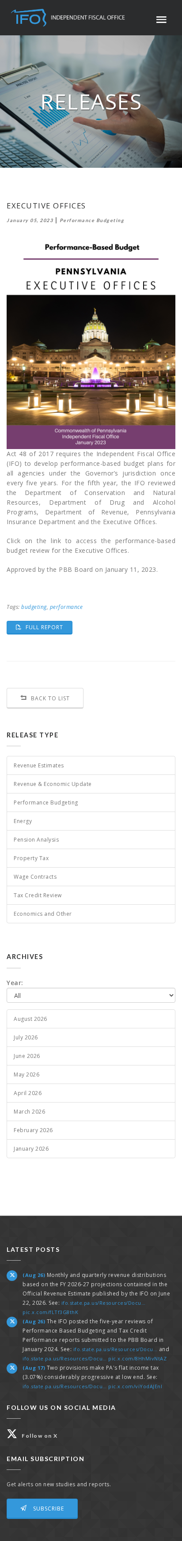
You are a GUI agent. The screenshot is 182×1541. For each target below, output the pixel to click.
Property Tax (31, 858)
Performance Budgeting (46, 802)
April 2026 (28, 1093)
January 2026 (31, 1148)
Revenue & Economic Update (53, 784)
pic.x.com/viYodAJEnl (135, 1386)
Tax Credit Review (38, 895)
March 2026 (29, 1111)
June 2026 (27, 1056)
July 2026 (26, 1037)
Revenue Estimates (39, 765)
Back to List (49, 698)
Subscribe (47, 1508)
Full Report (48, 627)
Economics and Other (43, 914)
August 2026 (30, 1019)
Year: (15, 982)
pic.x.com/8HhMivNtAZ (137, 1358)
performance (66, 607)
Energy (23, 821)
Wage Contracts (35, 876)
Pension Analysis (36, 839)
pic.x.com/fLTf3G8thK (50, 1312)
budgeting (34, 607)
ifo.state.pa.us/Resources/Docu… (103, 1302)
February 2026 (33, 1130)
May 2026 (26, 1074)
